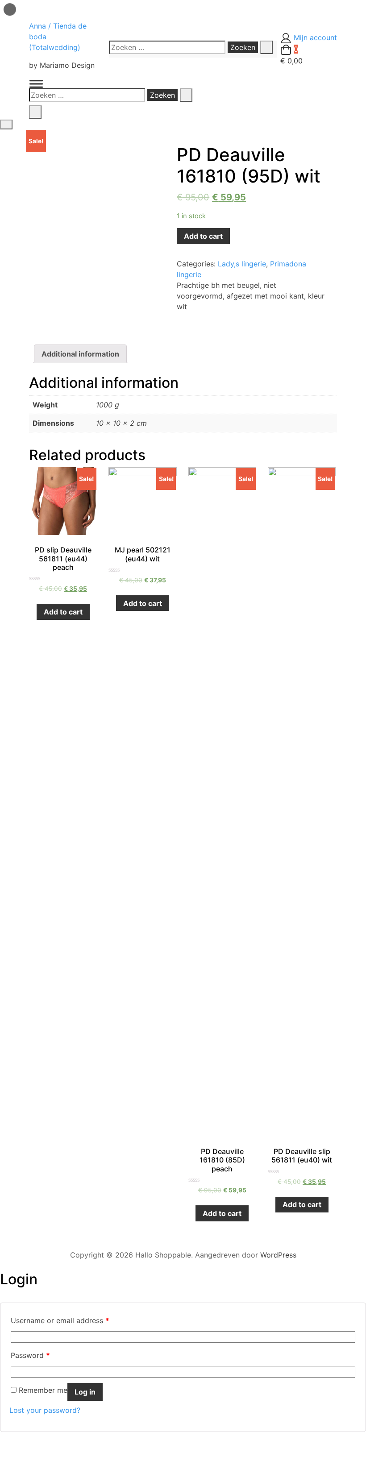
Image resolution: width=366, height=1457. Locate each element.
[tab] (80, 354)
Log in (85, 1391)
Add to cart (203, 236)
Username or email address (60, 1320)
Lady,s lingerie (242, 263)
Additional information (80, 353)
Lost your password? (44, 1410)
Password (30, 1355)
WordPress (278, 1254)
